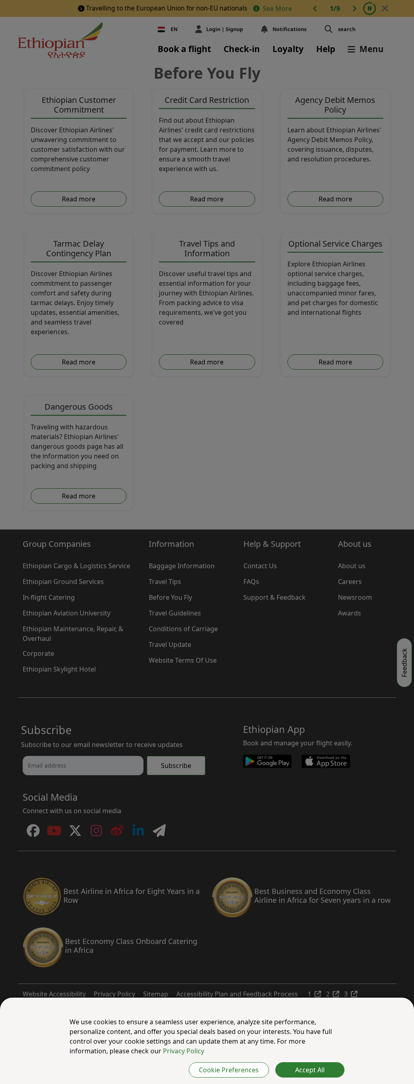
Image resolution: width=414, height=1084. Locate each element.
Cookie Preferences (229, 1069)
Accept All (310, 1069)
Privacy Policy (183, 1050)
